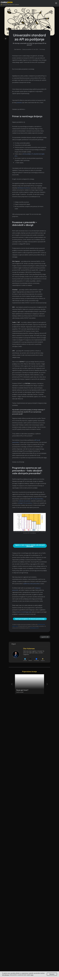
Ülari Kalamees (17, 49)
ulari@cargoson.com (34, 628)
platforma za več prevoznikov (32, 583)
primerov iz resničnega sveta (23, 612)
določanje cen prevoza (23, 188)
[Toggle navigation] (56, 3)
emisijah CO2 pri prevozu (25, 503)
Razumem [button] (52, 974)
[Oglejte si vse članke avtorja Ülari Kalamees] (15, 654)
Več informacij (5, 975)
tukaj (32, 975)
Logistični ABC (45, 637)
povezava (19, 102)
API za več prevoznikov (37, 499)
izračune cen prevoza (24, 501)
